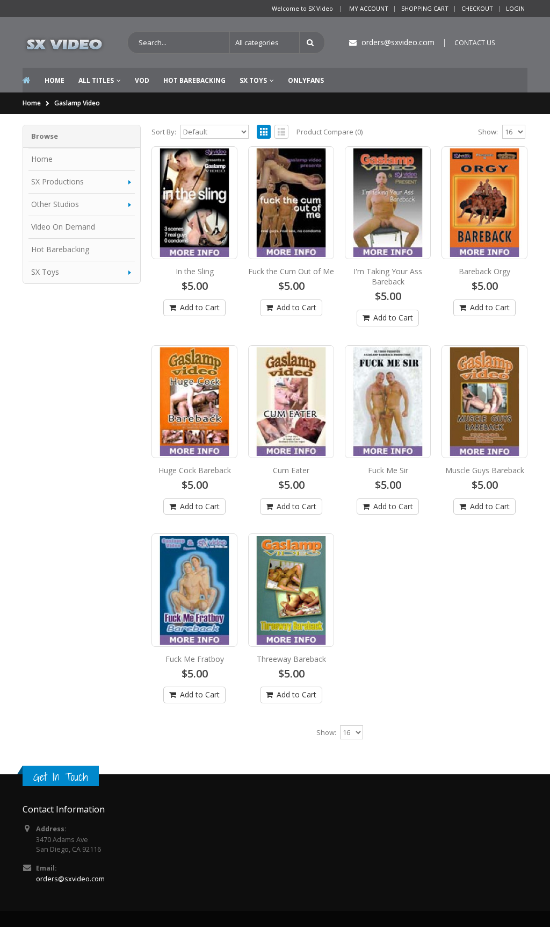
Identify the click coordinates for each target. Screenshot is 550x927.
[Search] (312, 42)
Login (515, 8)
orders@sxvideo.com (70, 878)
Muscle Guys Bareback (484, 470)
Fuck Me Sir (388, 470)
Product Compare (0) (329, 132)
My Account (368, 8)
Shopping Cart (424, 8)
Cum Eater (291, 470)
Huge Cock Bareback (194, 470)
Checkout (477, 8)
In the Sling (195, 271)
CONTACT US (474, 42)
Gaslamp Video (77, 103)
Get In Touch (60, 777)
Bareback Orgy (484, 271)
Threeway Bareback (291, 659)
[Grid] (264, 132)
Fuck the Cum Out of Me (291, 271)
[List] (281, 132)
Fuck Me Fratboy (194, 659)
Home (32, 103)
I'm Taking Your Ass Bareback (387, 276)
